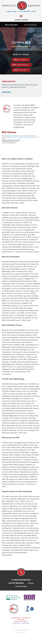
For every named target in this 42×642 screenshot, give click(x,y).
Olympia (30, 137)
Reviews (31, 583)
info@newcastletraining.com (21, 621)
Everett (25, 137)
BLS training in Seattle (12, 135)
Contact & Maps (11, 11)
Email (34, 11)
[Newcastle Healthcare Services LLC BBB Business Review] (28, 608)
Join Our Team (16, 623)
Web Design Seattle (21, 632)
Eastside (28, 135)
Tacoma (21, 135)
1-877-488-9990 (24, 11)
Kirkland (21, 137)
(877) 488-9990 (16, 618)
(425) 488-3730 (26, 618)
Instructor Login (25, 623)
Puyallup (9, 137)
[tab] (21, 60)
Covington (15, 137)
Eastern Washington (30, 25)
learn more (6, 92)
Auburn (35, 137)
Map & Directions (21, 620)
